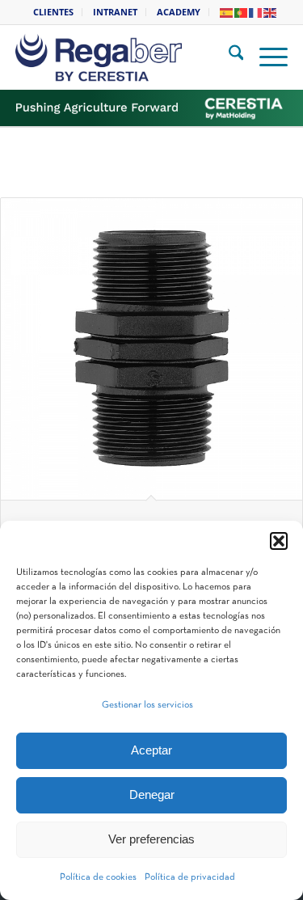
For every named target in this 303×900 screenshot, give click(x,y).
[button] (279, 541)
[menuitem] (53, 12)
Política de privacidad (190, 877)
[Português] (241, 12)
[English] (270, 12)
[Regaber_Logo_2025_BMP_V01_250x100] (128, 57)
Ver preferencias (151, 839)
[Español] (227, 12)
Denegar (152, 794)
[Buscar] (228, 57)
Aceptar (151, 750)
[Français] (256, 12)
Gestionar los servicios (147, 705)
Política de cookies (98, 877)
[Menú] (265, 57)
